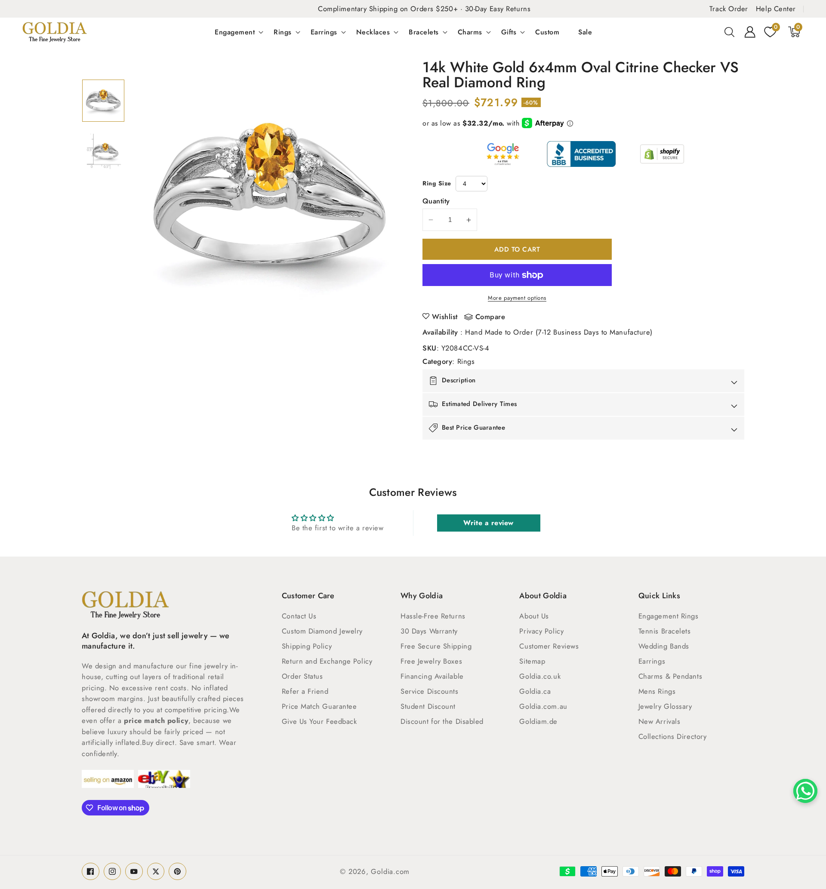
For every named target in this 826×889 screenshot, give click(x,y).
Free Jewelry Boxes (431, 661)
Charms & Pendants (670, 676)
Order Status (302, 676)
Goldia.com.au (543, 706)
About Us (534, 616)
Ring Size (436, 183)
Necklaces (373, 32)
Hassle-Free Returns (433, 616)
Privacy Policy (541, 631)
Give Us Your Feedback (319, 721)
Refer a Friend (305, 691)
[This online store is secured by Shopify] (662, 154)
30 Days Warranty (429, 631)
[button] (729, 32)
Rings (283, 32)
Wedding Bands (663, 646)
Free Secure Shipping (436, 646)
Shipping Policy (307, 646)
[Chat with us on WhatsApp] (805, 791)
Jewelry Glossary (665, 706)
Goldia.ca (535, 691)
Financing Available (432, 676)
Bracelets (424, 32)
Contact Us (299, 616)
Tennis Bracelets (664, 631)
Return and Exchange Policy (327, 661)
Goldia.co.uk (540, 676)
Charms (470, 32)
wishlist (445, 316)
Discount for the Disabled (442, 721)
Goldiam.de (538, 721)
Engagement (235, 32)
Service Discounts (429, 691)
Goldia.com (390, 871)
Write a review (488, 523)
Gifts (509, 32)
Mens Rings (657, 691)
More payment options (517, 298)
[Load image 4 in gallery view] (103, 151)
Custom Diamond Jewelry (322, 631)
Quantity (436, 201)
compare (490, 317)
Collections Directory (672, 736)
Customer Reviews (549, 646)
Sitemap (532, 661)
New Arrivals (659, 721)
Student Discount (428, 706)
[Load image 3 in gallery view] (103, 101)
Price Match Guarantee (319, 706)
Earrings (324, 32)
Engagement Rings (668, 616)
